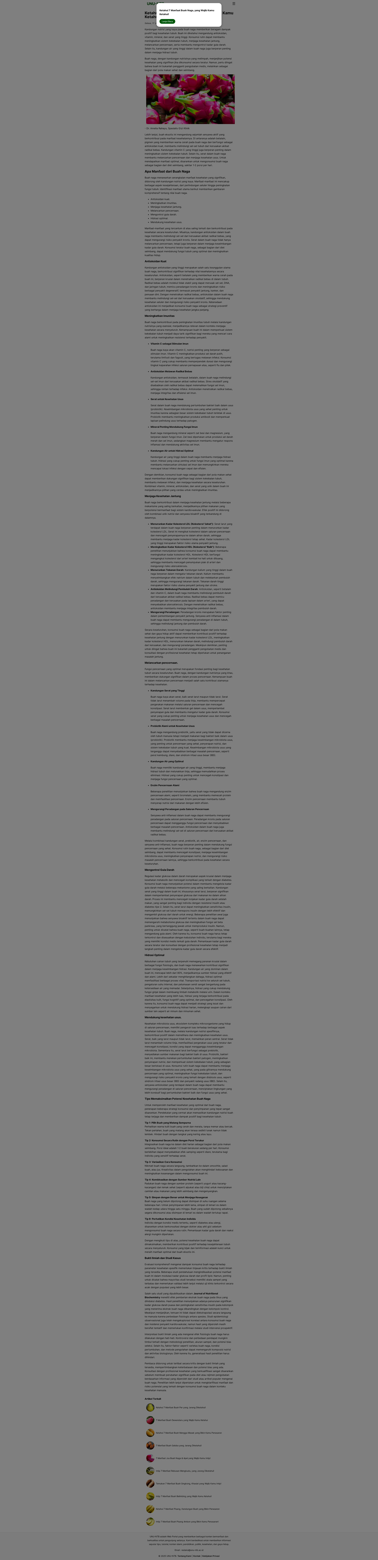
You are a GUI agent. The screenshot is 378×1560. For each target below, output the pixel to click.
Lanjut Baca (167, 21)
